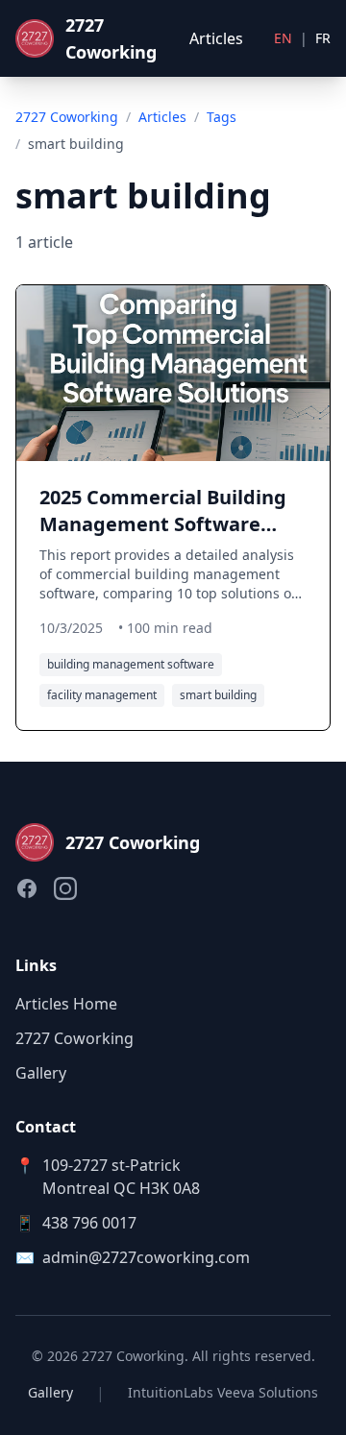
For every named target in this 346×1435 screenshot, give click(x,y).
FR (323, 38)
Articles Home (66, 1003)
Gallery (40, 1072)
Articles (216, 38)
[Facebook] (26, 888)
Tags (221, 117)
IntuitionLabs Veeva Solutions (223, 1392)
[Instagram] (65, 888)
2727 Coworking (66, 117)
